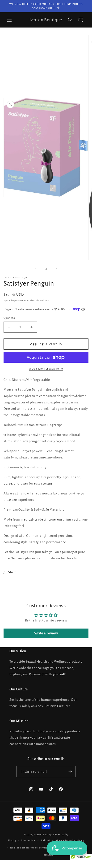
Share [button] (12, 572)
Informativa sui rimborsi (35, 840)
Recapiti (48, 854)
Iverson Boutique (43, 834)
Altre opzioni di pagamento (46, 368)
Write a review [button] (46, 633)
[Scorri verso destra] (56, 268)
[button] (9, 20)
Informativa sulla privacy (69, 840)
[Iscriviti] (70, 771)
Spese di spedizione (14, 300)
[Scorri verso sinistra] (35, 268)
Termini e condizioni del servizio (29, 847)
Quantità (9, 317)
